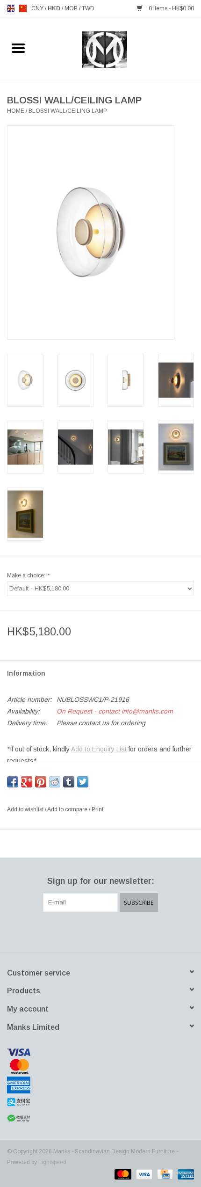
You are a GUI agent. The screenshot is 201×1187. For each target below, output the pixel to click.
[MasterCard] (100, 1066)
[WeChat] (100, 1118)
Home (15, 111)
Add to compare (68, 809)
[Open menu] (18, 47)
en (10, 8)
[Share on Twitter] (82, 781)
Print (97, 809)
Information (26, 673)
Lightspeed (52, 1162)
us (23, 8)
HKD (55, 8)
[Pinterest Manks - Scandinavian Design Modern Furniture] (100, 931)
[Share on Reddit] (54, 781)
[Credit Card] (164, 1174)
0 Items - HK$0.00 (170, 8)
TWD (88, 8)
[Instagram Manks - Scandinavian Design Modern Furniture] (134, 931)
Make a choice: (28, 575)
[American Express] (100, 1085)
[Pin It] (40, 781)
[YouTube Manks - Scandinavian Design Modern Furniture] (117, 931)
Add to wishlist (26, 809)
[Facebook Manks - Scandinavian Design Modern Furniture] (66, 931)
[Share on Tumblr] (68, 781)
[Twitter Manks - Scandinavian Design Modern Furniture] (83, 931)
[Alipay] (100, 1102)
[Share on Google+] (26, 781)
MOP (72, 8)
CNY (38, 8)
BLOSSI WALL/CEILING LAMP (68, 111)
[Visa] (100, 1052)
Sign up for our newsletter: (100, 881)
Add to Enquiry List (99, 749)
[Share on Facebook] (12, 781)
